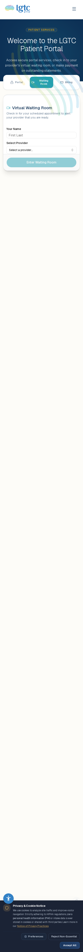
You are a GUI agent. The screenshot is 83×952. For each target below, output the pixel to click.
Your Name (13, 129)
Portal (19, 82)
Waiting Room (43, 82)
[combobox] (41, 150)
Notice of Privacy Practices (33, 926)
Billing (69, 82)
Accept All (69, 945)
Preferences (35, 936)
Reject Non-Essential (64, 936)
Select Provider (17, 143)
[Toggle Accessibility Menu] (8, 898)
